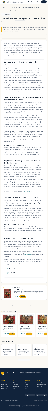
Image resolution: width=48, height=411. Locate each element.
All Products (15, 382)
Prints (14, 388)
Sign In (43, 1)
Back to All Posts (25, 360)
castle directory (28, 254)
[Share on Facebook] (8, 24)
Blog (4, 7)
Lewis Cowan (21, 405)
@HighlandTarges (42, 395)
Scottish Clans (4, 384)
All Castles (3, 382)
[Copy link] (13, 24)
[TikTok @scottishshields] (28, 2)
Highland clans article (35, 253)
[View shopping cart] (37, 1)
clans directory (27, 191)
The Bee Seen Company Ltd (25, 406)
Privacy (22, 399)
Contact (26, 388)
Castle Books (15, 384)
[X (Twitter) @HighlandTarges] (32, 2)
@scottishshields (30, 395)
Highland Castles (4, 386)
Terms (26, 399)
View (13, 333)
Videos (26, 384)
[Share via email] (10, 24)
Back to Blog (7, 14)
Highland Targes (16, 386)
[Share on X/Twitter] (5, 24)
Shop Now (23, 296)
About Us (26, 386)
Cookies (30, 399)
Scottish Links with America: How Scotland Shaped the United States (24, 7)
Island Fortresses (4, 388)
